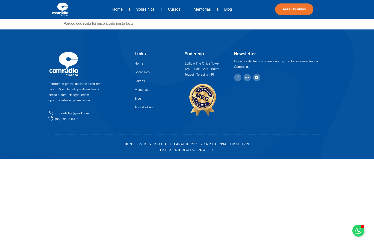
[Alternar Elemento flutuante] (358, 231)
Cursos (174, 9)
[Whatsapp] (247, 77)
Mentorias (202, 9)
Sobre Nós (145, 9)
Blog (228, 9)
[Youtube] (256, 77)
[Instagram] (237, 77)
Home (117, 9)
